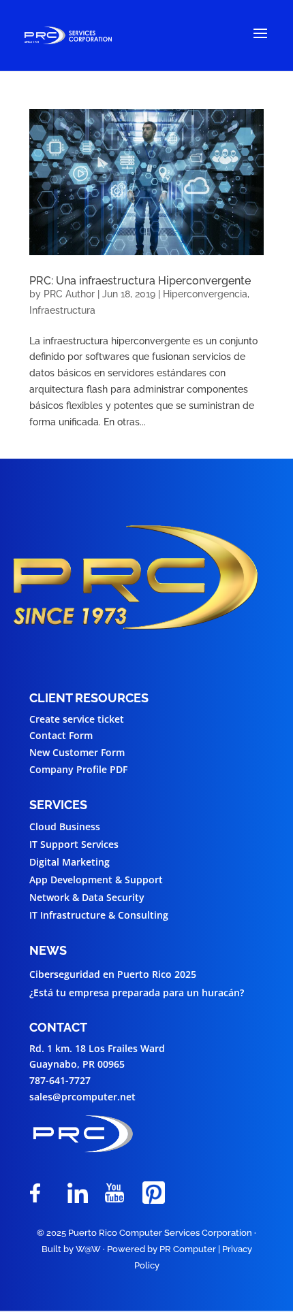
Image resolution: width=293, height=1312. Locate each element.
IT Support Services (74, 844)
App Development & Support (96, 879)
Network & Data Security (86, 897)
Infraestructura (62, 310)
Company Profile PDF (78, 769)
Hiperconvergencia (205, 294)
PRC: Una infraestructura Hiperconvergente (140, 280)
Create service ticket (76, 718)
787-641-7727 (60, 1080)
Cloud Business (64, 826)
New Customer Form (77, 752)
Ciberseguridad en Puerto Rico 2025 (112, 974)
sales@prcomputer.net (82, 1096)
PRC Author (69, 294)
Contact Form (61, 735)
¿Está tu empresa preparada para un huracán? (136, 992)
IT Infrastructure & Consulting (98, 914)
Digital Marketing (69, 861)
